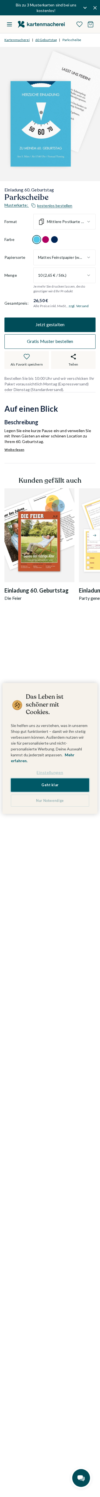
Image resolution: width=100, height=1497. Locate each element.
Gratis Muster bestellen (50, 341)
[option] (36, 239)
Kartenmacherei (17, 40)
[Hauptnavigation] (9, 24)
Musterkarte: (38, 205)
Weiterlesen (14, 449)
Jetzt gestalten (50, 324)
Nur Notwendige (50, 801)
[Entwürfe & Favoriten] (79, 24)
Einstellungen (50, 772)
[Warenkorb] (91, 24)
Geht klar (50, 785)
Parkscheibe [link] (71, 40)
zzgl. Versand (79, 306)
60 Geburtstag (46, 40)
